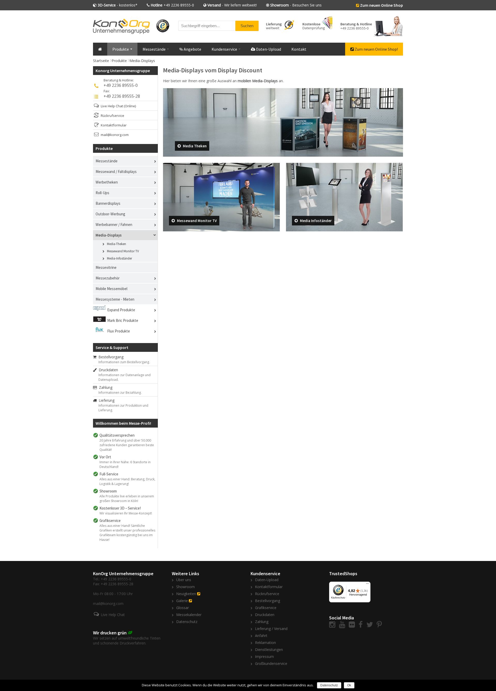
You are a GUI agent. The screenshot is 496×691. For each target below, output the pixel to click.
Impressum (264, 656)
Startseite (101, 60)
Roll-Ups (102, 192)
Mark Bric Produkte (122, 320)
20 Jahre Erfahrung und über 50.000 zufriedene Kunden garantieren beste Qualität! (126, 445)
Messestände (154, 49)
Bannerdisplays (108, 203)
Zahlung (104, 387)
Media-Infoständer (119, 258)
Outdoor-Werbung (110, 213)
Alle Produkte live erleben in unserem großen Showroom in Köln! (126, 498)
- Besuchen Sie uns (296, 5)
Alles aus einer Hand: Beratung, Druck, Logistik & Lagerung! (127, 481)
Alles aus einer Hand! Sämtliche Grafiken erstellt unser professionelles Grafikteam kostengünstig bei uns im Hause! (127, 532)
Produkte (121, 49)
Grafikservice (265, 607)
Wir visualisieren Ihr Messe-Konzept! (125, 513)
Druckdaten (107, 369)
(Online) (130, 106)
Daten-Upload (268, 49)
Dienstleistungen (269, 649)
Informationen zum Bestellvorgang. (124, 362)
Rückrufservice (112, 115)
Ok (349, 685)
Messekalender (189, 614)
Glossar (182, 607)
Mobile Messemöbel (111, 288)
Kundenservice (225, 49)
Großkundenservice (271, 663)
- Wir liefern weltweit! (232, 5)
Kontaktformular (114, 125)
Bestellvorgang (109, 356)
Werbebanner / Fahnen (114, 224)
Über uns (183, 579)
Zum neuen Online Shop (381, 5)
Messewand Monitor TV (123, 251)
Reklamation (265, 642)
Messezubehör (108, 278)
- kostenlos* (117, 5)
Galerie (182, 600)
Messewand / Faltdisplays (116, 171)
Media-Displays (142, 60)
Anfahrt (261, 635)
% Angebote (190, 49)
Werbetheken (107, 182)
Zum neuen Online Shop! (376, 49)
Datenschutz (186, 621)
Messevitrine (106, 267)
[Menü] (367, 585)
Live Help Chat (112, 106)
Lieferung (105, 400)
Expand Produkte (121, 309)
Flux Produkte (118, 331)
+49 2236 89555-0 (172, 5)
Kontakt (298, 49)
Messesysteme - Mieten (115, 299)
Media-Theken (116, 244)
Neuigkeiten (186, 593)
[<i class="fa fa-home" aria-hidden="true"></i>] (100, 49)
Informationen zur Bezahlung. (120, 392)
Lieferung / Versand (271, 628)
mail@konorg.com (115, 134)
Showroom (185, 586)
